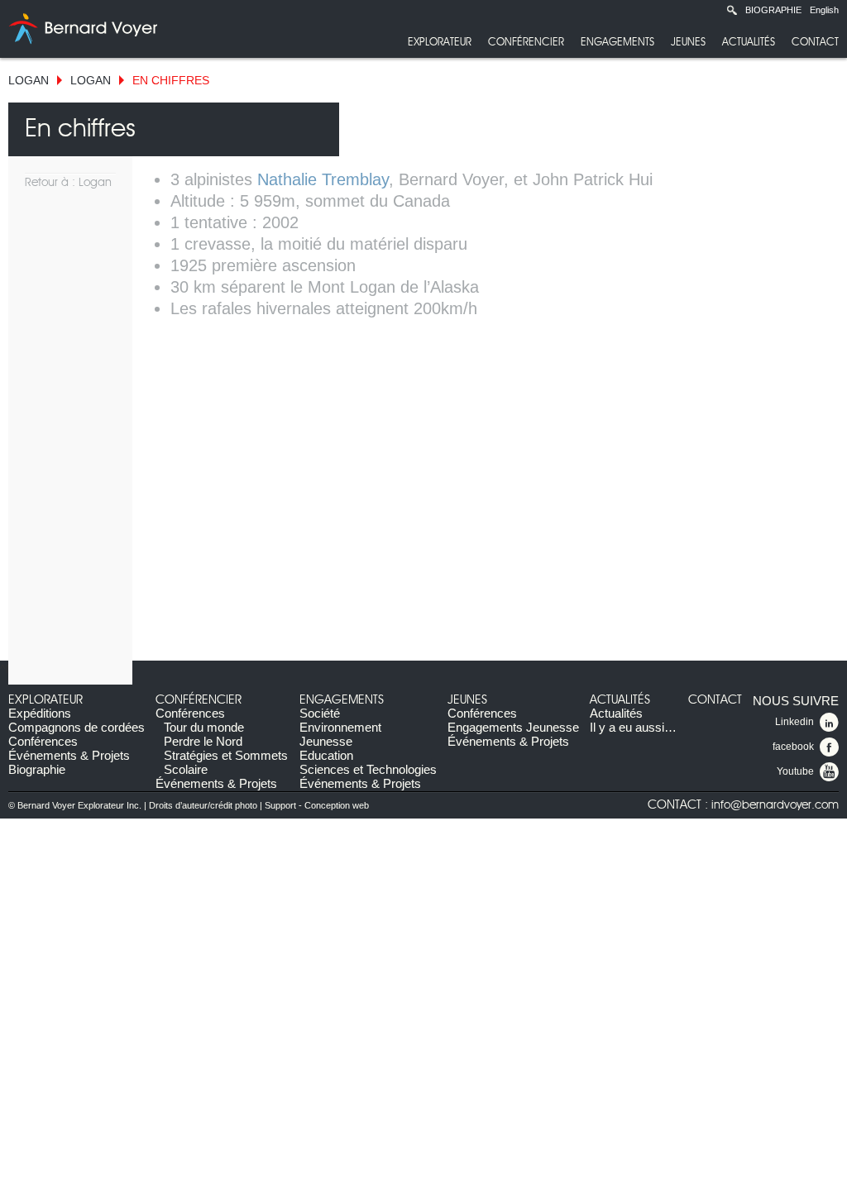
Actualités (748, 42)
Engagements (617, 42)
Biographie (773, 10)
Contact (815, 42)
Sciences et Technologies (368, 769)
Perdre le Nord (203, 741)
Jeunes (688, 42)
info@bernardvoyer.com (775, 805)
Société (319, 713)
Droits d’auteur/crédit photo (203, 805)
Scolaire (186, 769)
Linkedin (794, 722)
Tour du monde (204, 727)
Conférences (43, 741)
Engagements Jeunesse (513, 727)
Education (326, 755)
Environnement (340, 727)
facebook (793, 746)
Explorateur (439, 42)
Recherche (732, 10)
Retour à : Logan (68, 183)
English (824, 10)
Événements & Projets (69, 755)
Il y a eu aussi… (633, 727)
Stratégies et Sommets (226, 755)
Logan (28, 80)
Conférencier (526, 42)
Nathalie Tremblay (323, 179)
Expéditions (39, 713)
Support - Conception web (317, 805)
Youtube (795, 771)
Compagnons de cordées (76, 727)
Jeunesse (325, 741)
